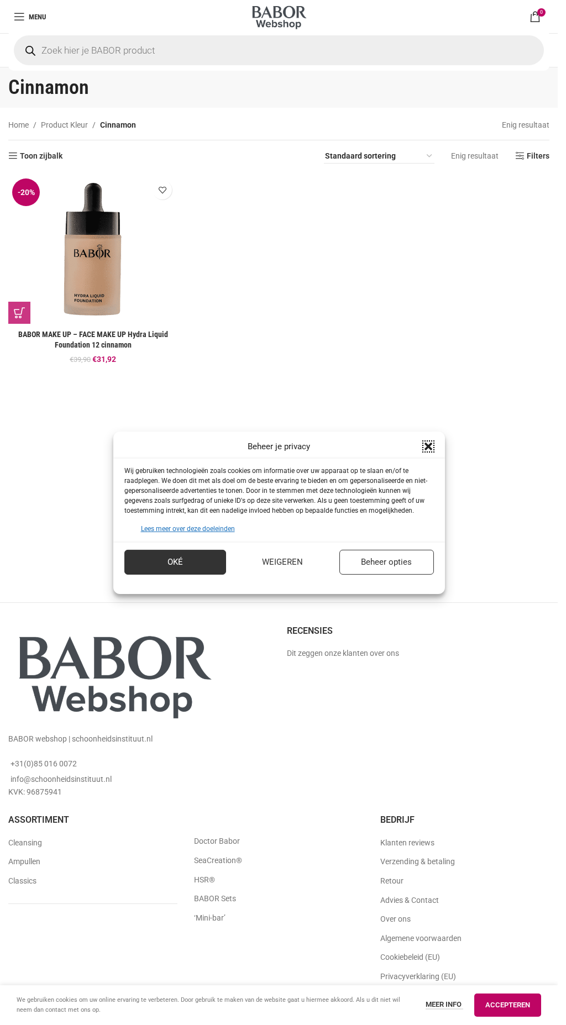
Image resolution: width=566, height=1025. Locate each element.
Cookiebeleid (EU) (410, 957)
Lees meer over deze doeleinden (188, 528)
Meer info (444, 1004)
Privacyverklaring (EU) (418, 976)
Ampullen (24, 861)
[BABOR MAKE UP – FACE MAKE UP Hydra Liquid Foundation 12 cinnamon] (93, 249)
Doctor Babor (217, 841)
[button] (428, 445)
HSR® (204, 879)
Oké (175, 562)
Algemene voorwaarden (421, 938)
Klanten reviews (407, 842)
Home (18, 124)
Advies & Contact (409, 900)
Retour (391, 880)
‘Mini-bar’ (210, 917)
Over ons (395, 918)
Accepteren (507, 1005)
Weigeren (282, 562)
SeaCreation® (218, 860)
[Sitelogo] (278, 16)
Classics (22, 880)
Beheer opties (386, 562)
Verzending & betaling (417, 861)
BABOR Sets (215, 898)
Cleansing (25, 842)
